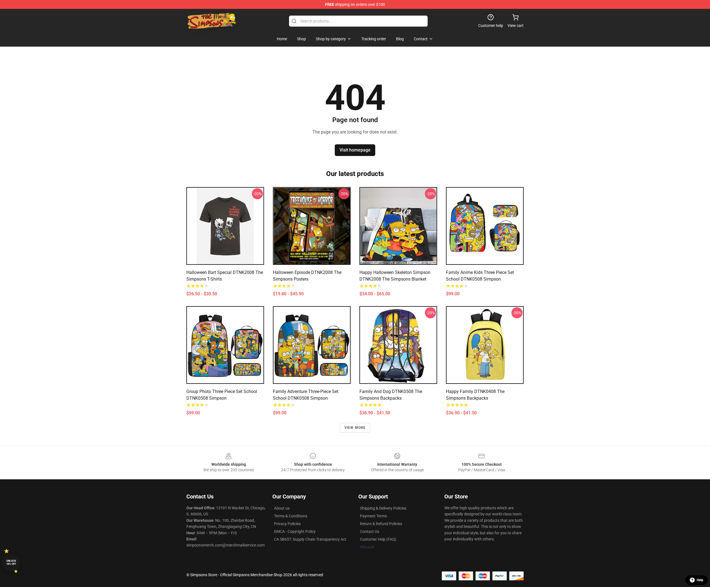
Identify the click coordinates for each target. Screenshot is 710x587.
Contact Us (369, 531)
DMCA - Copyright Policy (295, 531)
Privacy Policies (287, 524)
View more (355, 428)
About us (282, 508)
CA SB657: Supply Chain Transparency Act (310, 539)
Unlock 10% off (11, 562)
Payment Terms (373, 516)
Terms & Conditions (290, 516)
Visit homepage (355, 150)
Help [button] (700, 580)
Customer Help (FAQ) (378, 539)
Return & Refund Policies (381, 524)
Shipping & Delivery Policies (383, 508)
